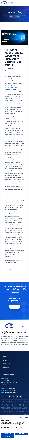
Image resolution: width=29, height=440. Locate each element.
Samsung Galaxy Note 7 (16, 100)
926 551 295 (11, 388)
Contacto (5, 360)
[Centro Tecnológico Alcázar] (8, 3)
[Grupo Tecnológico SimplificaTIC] (14, 332)
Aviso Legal (6, 367)
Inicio (11, 16)
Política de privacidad (22, 417)
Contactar (14, 306)
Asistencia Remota (8, 364)
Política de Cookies (8, 374)
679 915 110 (12, 390)
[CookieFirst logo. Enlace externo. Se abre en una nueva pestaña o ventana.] (1, 418)
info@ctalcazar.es (10, 392)
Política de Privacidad (9, 371)
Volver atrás (9, 269)
